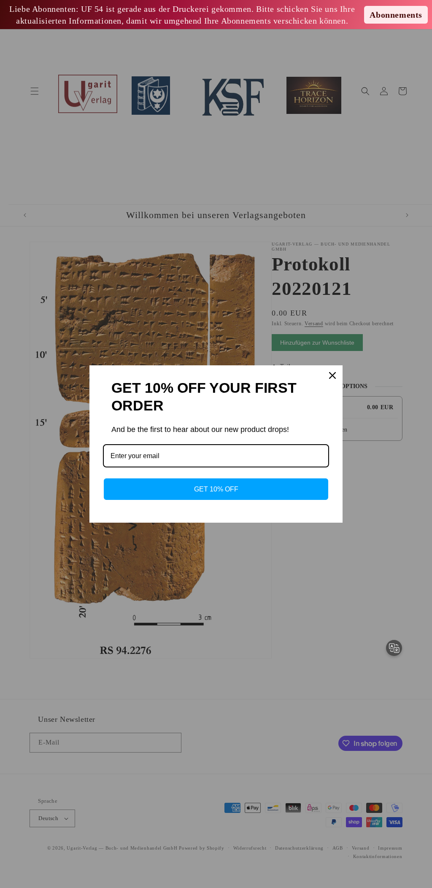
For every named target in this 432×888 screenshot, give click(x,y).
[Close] (332, 375)
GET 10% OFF (216, 489)
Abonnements (396, 14)
